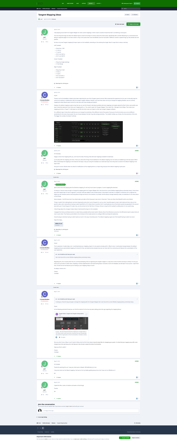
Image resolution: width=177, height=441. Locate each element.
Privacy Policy (40, 432)
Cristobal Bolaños (44, 100)
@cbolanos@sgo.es (60, 184)
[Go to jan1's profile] (39, 19)
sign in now (68, 406)
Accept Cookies (125, 437)
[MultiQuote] (54, 87)
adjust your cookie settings (80, 439)
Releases (54, 19)
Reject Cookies (135, 437)
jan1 (42, 19)
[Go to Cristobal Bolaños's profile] (44, 95)
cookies (46, 439)
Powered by (133, 432)
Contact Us (47, 432)
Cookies (52, 432)
